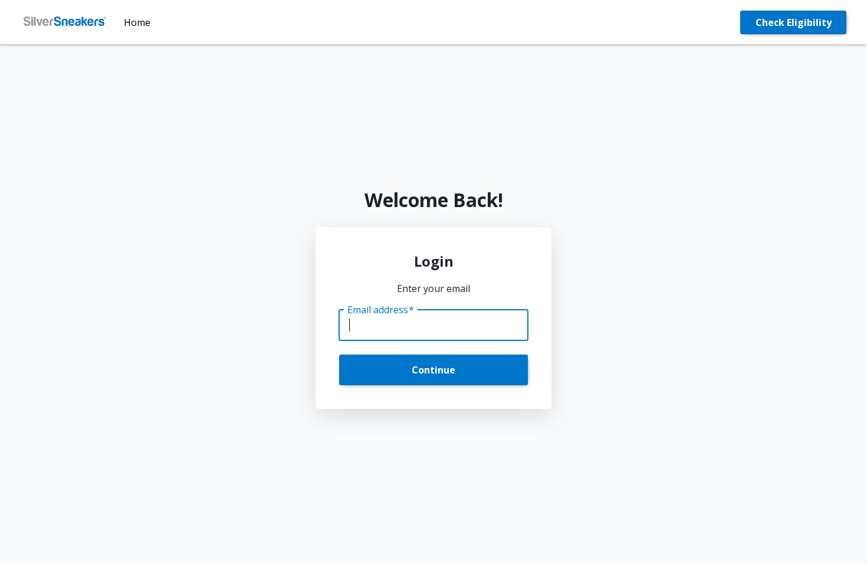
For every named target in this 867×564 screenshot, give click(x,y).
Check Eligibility (794, 22)
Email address (380, 309)
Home (137, 22)
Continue (433, 369)
